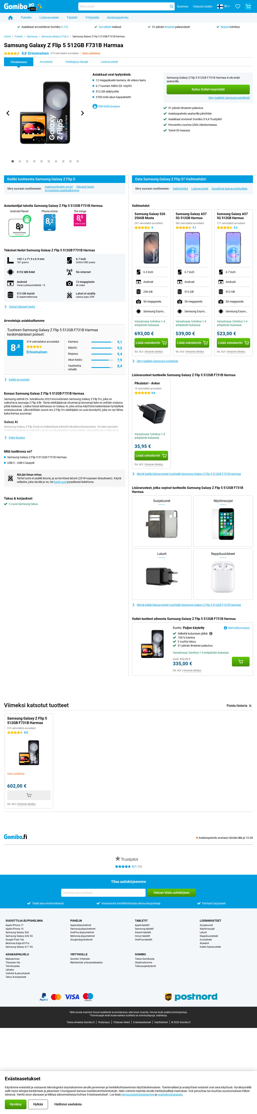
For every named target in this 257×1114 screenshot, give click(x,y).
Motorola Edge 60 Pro (17, 943)
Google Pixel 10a (15, 939)
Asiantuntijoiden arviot (59, 186)
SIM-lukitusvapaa (109, 106)
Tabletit (72, 17)
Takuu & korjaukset (16, 977)
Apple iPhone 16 (14, 928)
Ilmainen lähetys (154, 351)
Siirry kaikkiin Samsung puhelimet (229, 97)
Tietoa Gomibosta (144, 959)
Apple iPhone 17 (14, 925)
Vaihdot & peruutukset (18, 973)
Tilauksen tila (13, 962)
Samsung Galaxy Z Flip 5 (54, 36)
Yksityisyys (104, 1022)
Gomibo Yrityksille (80, 959)
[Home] (10, 17)
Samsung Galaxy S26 (17, 932)
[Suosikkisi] (238, 6)
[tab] (12, 161)
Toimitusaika (13, 966)
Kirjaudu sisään (202, 6)
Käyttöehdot (161, 1022)
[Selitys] (210, 633)
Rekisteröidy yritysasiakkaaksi (86, 962)
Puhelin (26, 17)
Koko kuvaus (17, 437)
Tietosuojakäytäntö (145, 966)
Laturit (203, 932)
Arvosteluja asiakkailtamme (62, 190)
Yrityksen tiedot (121, 1022)
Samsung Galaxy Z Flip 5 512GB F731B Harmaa (98, 36)
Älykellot (204, 943)
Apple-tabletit (142, 925)
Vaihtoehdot (180, 188)
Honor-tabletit (142, 936)
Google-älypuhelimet (81, 939)
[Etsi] (171, 6)
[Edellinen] (8, 113)
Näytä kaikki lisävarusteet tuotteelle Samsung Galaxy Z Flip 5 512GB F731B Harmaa (189, 473)
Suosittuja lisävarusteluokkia (229, 188)
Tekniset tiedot (85, 186)
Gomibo (140, 954)
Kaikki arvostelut (19, 379)
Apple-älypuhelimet (80, 925)
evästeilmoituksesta (170, 1094)
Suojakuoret (206, 925)
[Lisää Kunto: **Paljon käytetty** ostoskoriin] (241, 661)
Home (7, 36)
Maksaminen (13, 959)
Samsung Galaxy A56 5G (19, 936)
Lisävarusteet (49, 17)
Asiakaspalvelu (117, 17)
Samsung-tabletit (144, 928)
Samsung (32, 36)
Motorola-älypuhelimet (82, 936)
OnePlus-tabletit (143, 939)
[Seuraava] (82, 113)
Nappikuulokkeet (209, 936)
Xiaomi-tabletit (143, 932)
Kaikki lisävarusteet (210, 946)
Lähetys (10, 969)
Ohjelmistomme (143, 962)
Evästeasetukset (142, 1022)
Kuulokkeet (206, 939)
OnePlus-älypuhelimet (82, 932)
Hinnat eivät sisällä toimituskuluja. (169, 1012)
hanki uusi (60, 481)
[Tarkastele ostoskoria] (248, 6)
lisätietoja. (161, 1015)
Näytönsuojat (207, 928)
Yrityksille (92, 17)
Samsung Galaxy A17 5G (19, 946)
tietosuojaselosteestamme (137, 1094)
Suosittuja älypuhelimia (24, 920)
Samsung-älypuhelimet (82, 928)
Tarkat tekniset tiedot (22, 306)
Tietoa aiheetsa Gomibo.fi (81, 1022)
